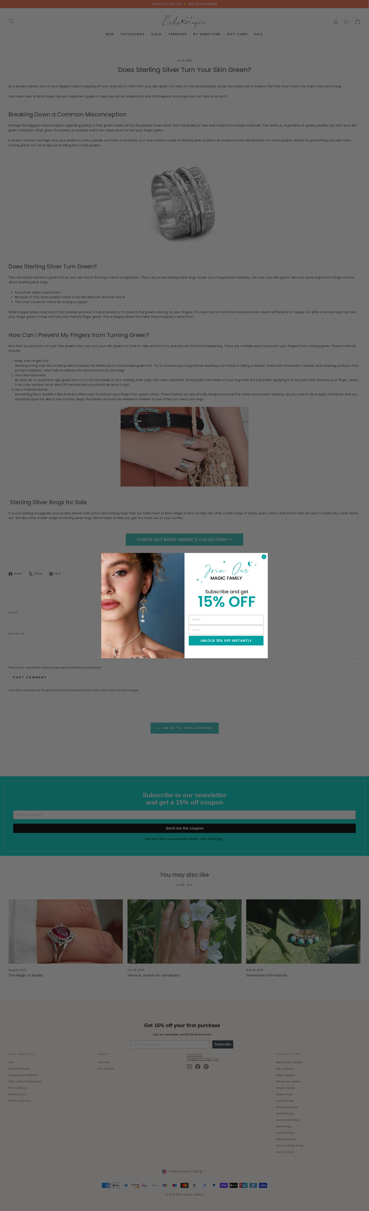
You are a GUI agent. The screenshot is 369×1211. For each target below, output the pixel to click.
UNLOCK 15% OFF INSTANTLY (226, 640)
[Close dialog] (264, 557)
